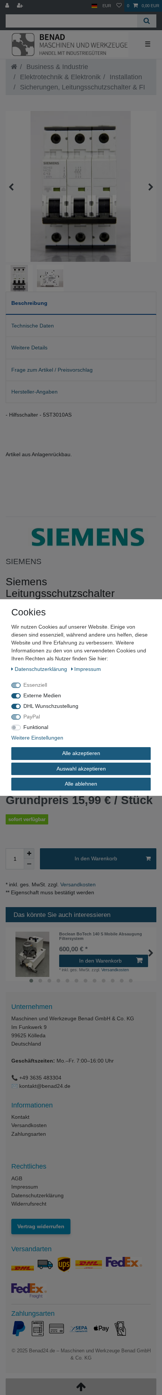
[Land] (94, 6)
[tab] (81, 303)
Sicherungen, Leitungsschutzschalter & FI (81, 87)
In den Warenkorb (96, 858)
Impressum (24, 1187)
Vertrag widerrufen (40, 1226)
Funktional (35, 727)
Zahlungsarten (28, 1134)
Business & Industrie (56, 67)
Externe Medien (42, 695)
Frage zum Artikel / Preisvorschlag (52, 370)
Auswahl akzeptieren (81, 769)
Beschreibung (29, 303)
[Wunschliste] (119, 6)
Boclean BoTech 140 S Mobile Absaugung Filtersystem (100, 936)
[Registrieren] (20, 6)
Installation (125, 77)
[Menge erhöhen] (29, 853)
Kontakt (20, 1117)
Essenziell (35, 685)
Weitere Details (29, 348)
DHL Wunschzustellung (50, 706)
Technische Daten (32, 326)
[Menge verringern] (29, 864)
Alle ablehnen (81, 784)
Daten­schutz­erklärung (42, 669)
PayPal (31, 717)
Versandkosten (77, 884)
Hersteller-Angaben (34, 392)
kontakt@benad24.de (44, 1086)
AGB (16, 1178)
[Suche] (146, 21)
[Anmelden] (8, 6)
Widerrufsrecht (28, 1204)
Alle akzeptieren (81, 753)
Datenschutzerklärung (37, 1195)
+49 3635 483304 (40, 1078)
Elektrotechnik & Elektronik (59, 77)
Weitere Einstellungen (37, 738)
